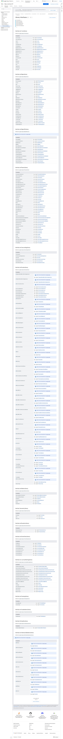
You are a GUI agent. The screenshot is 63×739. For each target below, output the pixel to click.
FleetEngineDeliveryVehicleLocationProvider (24, 571)
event (17, 41)
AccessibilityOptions (19, 174)
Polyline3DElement (19, 157)
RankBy (17, 234)
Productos (17, 1)
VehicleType (18, 483)
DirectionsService (19, 290)
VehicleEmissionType (20, 478)
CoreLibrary (24, 31)
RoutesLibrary (24, 267)
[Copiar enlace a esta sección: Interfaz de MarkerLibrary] (29, 488)
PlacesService (18, 224)
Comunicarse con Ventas (48, 726)
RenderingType (18, 114)
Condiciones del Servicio (48, 729)
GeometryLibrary (23, 508)
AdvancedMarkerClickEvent (20, 495)
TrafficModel (18, 448)
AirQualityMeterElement (20, 627)
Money (17, 202)
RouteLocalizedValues (20, 385)
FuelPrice (17, 197)
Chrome (29, 733)
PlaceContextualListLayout (20, 219)
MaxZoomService (18, 104)
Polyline (17, 111)
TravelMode (18, 477)
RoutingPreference (42, 427)
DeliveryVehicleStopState (20, 568)
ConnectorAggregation (20, 189)
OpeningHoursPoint (19, 207)
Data (16, 84)
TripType (17, 584)
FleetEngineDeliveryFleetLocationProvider (23, 569)
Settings (17, 62)
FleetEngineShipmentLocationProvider (23, 576)
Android (25, 733)
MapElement (18, 97)
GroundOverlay (18, 87)
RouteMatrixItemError (20, 404)
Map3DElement (18, 142)
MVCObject (17, 56)
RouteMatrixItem (19, 395)
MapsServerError (18, 52)
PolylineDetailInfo (19, 327)
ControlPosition (19, 39)
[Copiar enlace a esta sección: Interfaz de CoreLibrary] (28, 31)
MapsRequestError (19, 51)
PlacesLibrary (24, 167)
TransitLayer (18, 121)
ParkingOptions (18, 209)
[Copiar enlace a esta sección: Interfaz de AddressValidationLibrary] (35, 632)
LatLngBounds (18, 46)
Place (17, 214)
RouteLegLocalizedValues (20, 366)
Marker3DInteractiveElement (21, 147)
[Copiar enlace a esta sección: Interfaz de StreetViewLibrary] (31, 536)
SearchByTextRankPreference (21, 239)
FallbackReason (19, 303)
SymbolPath (18, 66)
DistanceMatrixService (20, 295)
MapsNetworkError (19, 47)
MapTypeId (17, 101)
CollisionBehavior (19, 500)
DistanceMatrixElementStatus (21, 293)
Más (36, 1)
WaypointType (18, 591)
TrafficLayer (18, 119)
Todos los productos (52, 733)
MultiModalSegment (19, 322)
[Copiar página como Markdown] (31, 17)
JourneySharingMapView (20, 581)
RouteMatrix (18, 390)
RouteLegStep (41, 374)
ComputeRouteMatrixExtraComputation (23, 274)
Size (16, 64)
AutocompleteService (19, 182)
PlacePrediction (19, 222)
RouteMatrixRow (19, 414)
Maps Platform (10, 1)
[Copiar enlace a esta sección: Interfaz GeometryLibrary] (29, 508)
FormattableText (19, 194)
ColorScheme (18, 37)
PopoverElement (18, 161)
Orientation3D (18, 57)
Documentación (27, 1)
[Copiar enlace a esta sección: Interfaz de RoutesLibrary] (29, 267)
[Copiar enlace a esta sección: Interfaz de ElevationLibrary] (30, 523)
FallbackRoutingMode (20, 308)
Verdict (36, 694)
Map (16, 96)
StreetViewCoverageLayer (20, 546)
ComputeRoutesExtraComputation (44, 282)
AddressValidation (19, 657)
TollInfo (18, 443)
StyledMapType (18, 117)
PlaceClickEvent (19, 152)
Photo (17, 212)
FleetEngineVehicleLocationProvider (22, 579)
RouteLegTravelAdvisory (20, 380)
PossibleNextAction (19, 676)
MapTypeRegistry (19, 102)
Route (17, 351)
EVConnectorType (19, 192)
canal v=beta (28, 134)
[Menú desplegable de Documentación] (31, 1)
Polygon (17, 109)
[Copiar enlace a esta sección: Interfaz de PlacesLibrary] (29, 167)
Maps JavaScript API (9, 4)
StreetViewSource (19, 553)
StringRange (18, 242)
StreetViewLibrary (25, 536)
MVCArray (17, 54)
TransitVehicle (19, 472)
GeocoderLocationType (20, 259)
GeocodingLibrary (25, 247)
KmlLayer (17, 92)
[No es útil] (56, 14)
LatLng (17, 42)
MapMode (17, 144)
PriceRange (18, 232)
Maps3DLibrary (25, 129)
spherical (17, 518)
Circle (17, 82)
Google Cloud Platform (40, 733)
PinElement (18, 503)
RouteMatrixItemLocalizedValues (22, 409)
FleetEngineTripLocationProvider (22, 578)
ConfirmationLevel (38, 665)
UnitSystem (18, 67)
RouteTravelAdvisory (20, 419)
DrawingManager (18, 603)
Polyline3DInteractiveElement (21, 159)
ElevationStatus (18, 531)
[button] (6, 12)
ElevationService (19, 530)
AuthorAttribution (19, 179)
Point (17, 59)
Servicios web (31, 729)
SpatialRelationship (19, 262)
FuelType (17, 199)
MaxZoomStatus (18, 106)
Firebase (33, 733)
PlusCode (17, 227)
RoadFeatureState (19, 346)
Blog (34, 1)
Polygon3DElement (19, 154)
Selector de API (16, 726)
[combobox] (46, 1)
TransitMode (18, 464)
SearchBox (17, 237)
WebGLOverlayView (19, 122)
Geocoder (17, 257)
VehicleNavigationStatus (20, 586)
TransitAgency (18, 449)
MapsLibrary (24, 74)
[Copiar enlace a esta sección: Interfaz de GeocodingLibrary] (31, 247)
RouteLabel (18, 356)
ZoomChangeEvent (19, 124)
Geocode (17, 666)
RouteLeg (18, 361)
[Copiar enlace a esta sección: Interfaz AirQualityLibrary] (29, 621)
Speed (17, 428)
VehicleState (18, 588)
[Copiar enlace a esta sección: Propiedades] (21, 36)
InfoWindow (18, 91)
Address (17, 642)
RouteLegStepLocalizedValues (21, 375)
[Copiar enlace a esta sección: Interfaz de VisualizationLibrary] (32, 609)
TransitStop (18, 467)
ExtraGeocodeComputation (20, 255)
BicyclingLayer (18, 81)
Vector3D (17, 69)
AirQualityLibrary (23, 621)
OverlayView (18, 107)
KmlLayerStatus (18, 94)
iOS (29, 726)
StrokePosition (18, 116)
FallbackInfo (18, 298)
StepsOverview (18, 438)
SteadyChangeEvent (19, 162)
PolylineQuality (19, 337)
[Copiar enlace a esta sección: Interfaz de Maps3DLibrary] (30, 129)
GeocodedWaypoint (19, 313)
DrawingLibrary (25, 596)
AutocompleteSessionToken (20, 184)
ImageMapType (18, 89)
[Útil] (54, 14)
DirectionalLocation (20, 283)
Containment (18, 254)
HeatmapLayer (18, 616)
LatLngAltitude (18, 44)
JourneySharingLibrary (26, 559)
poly (16, 516)
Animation (17, 498)
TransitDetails (19, 454)
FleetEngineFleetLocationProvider (22, 573)
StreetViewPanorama (19, 548)
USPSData (18, 686)
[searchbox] (6, 9)
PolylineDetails (19, 332)
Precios (22, 1)
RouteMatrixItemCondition (21, 399)
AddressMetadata (19, 652)
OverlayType (18, 604)
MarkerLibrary (24, 488)
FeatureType (18, 86)
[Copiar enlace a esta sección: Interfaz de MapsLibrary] (28, 74)
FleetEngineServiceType (20, 574)
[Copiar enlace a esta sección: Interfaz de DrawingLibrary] (30, 596)
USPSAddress (18, 681)
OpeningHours (18, 204)
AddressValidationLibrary (27, 632)
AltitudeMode (18, 139)
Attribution (18, 177)
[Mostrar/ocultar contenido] (21, 20)
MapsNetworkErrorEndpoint (20, 49)
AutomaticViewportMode (20, 566)
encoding (17, 515)
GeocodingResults (19, 317)
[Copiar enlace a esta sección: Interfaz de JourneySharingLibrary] (33, 559)
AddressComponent (19, 647)
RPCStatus (17, 61)
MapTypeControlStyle (19, 99)
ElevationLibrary (25, 523)
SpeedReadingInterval (20, 433)
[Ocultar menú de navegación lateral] (11, 737)
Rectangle (17, 112)
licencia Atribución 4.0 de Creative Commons (40, 705)
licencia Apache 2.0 (16, 706)
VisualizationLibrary (26, 609)
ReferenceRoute (41, 345)
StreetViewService (19, 551)
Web (2, 4)
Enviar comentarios (53, 17)
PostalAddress (18, 229)
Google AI (46, 733)
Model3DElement (18, 149)
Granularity (18, 671)
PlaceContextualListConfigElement (22, 217)
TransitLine (18, 459)
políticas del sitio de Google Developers (36, 706)
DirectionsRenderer (19, 288)
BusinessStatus (18, 187)
